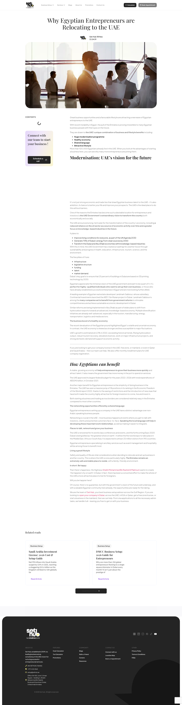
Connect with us (111, 652)
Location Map (110, 655)
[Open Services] (64, 5)
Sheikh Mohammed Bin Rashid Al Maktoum (121, 470)
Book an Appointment (112, 659)
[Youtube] (155, 634)
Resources (82, 661)
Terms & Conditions (138, 654)
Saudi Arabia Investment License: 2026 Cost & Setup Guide (43, 555)
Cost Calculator (58, 651)
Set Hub (90, 492)
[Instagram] (143, 634)
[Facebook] (147, 634)
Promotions (57, 658)
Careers (82, 658)
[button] (36, 546)
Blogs (81, 651)
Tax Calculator (58, 654)
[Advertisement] (113, 180)
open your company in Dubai (91, 495)
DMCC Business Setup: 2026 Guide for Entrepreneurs (109, 555)
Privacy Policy (136, 651)
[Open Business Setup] (53, 5)
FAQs (133, 658)
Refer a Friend (84, 654)
